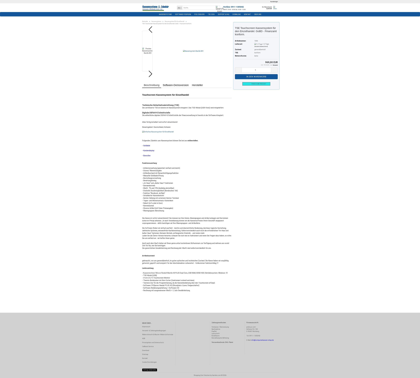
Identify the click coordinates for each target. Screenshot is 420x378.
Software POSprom (183, 14)
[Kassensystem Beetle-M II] (193, 51)
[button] (148, 29)
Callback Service (148, 346)
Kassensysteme (165, 14)
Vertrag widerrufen (149, 370)
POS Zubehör (199, 14)
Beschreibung (151, 85)
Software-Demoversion (176, 85)
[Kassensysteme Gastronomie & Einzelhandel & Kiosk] (158, 7)
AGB (143, 338)
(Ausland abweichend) (261, 46)
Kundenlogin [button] (274, 1)
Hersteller (197, 85)
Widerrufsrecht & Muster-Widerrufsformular (157, 334)
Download (237, 14)
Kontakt (247, 14)
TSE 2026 (211, 14)
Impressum (146, 327)
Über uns (257, 14)
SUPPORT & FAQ (223, 14)
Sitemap (145, 354)
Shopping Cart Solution (202, 375)
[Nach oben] (414, 374)
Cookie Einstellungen (149, 362)
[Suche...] (218, 8)
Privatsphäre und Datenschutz (153, 342)
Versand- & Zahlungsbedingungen (154, 330)
